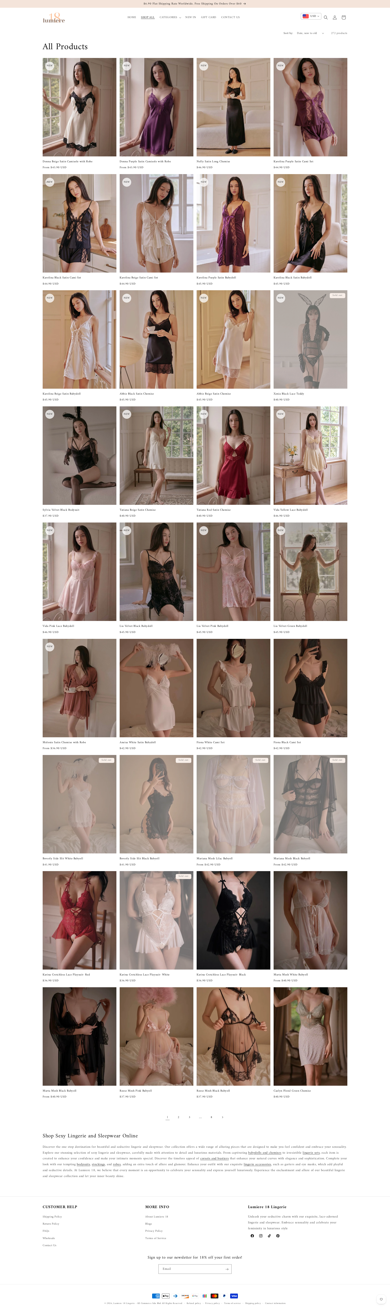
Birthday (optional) (147, 669)
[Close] (256, 612)
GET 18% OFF (162, 692)
